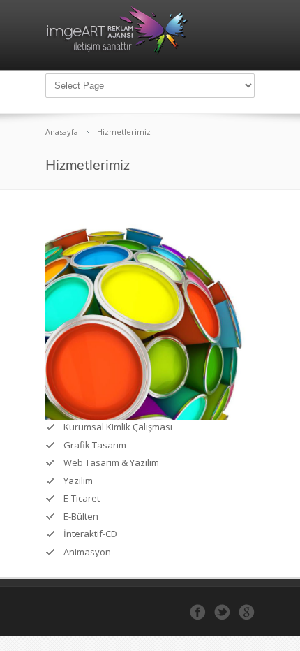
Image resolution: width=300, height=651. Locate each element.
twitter (222, 612)
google (247, 612)
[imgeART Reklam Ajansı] (117, 51)
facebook (198, 612)
